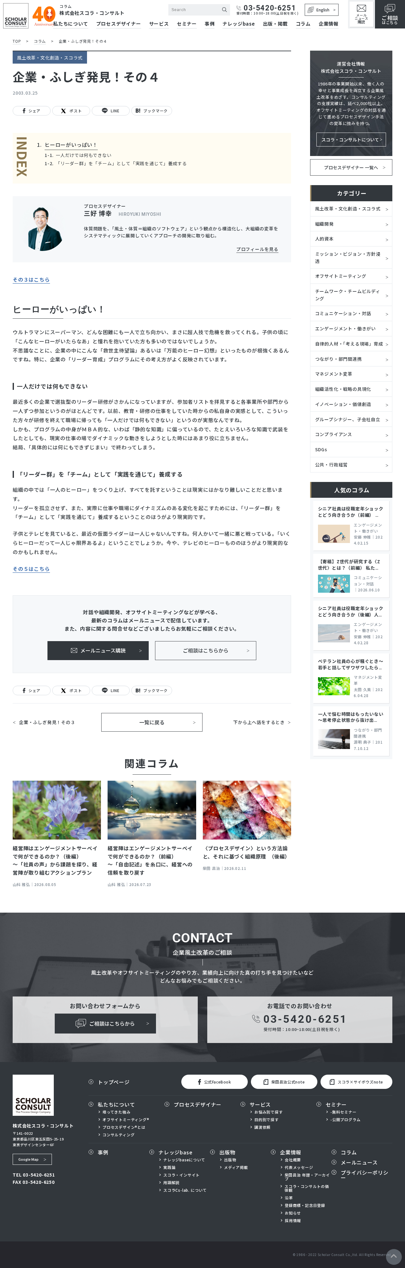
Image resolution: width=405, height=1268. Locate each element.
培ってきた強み (117, 1112)
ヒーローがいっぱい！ (71, 144)
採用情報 (293, 1220)
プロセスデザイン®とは (124, 1127)
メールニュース (361, 18)
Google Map (28, 1159)
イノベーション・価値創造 (343, 404)
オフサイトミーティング (340, 276)
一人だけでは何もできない (84, 155)
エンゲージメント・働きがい (345, 328)
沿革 (289, 1198)
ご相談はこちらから (205, 650)
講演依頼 (262, 1127)
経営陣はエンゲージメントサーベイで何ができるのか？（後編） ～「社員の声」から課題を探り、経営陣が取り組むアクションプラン (55, 860)
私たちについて (116, 1104)
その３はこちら (31, 279)
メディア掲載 (236, 1167)
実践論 (169, 1167)
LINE (115, 110)
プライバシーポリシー (365, 1175)
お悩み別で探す (268, 1112)
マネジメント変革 (333, 374)
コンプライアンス (333, 434)
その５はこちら (31, 568)
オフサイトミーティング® (126, 1119)
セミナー (187, 24)
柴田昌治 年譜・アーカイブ (307, 1177)
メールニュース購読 (103, 650)
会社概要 (293, 1160)
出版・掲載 (275, 24)
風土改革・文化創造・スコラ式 (348, 208)
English (322, 9)
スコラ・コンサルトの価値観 (306, 1188)
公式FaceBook (217, 1081)
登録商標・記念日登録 (305, 1205)
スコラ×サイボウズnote (360, 1081)
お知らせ (293, 1213)
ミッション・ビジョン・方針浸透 (348, 257)
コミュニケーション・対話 (343, 313)
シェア (34, 110)
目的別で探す (266, 1119)
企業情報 (329, 24)
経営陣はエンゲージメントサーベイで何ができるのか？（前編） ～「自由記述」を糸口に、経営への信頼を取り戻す (150, 860)
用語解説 (171, 1182)
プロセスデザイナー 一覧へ (351, 167)
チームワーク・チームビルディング (347, 294)
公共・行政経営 (331, 464)
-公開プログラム (345, 1119)
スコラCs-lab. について (185, 1190)
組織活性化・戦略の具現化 (343, 389)
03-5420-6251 (270, 8)
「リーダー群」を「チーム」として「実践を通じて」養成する (121, 163)
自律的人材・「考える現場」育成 (349, 343)
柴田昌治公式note (288, 1081)
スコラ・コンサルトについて (350, 139)
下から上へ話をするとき (259, 722)
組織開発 (324, 224)
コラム (303, 24)
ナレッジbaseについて (184, 1160)
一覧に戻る (152, 722)
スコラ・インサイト (181, 1175)
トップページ (114, 1081)
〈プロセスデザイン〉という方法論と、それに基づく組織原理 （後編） (246, 852)
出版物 (227, 1152)
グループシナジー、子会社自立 (347, 419)
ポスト (76, 110)
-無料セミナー (343, 1112)
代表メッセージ (299, 1167)
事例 (210, 24)
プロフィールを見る (257, 249)
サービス (159, 24)
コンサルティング (118, 1135)
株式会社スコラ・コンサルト (91, 12)
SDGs (321, 449)
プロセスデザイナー (197, 1104)
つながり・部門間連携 (338, 359)
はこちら (390, 19)
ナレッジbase (238, 24)
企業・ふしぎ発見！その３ (47, 722)
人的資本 (324, 238)
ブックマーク (155, 110)
